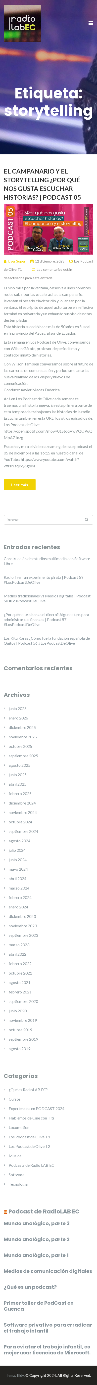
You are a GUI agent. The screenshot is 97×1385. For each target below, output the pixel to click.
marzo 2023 (19, 944)
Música (15, 1155)
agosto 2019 (19, 1048)
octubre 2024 (20, 821)
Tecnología (18, 1184)
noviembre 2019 (23, 1020)
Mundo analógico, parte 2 (37, 1239)
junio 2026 (18, 708)
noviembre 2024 (23, 812)
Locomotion (19, 1127)
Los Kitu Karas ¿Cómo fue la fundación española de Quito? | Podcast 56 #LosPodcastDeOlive (47, 640)
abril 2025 (17, 784)
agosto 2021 (19, 982)
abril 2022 (17, 954)
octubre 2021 (20, 973)
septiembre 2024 (23, 831)
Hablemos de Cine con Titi (31, 1118)
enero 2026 (18, 717)
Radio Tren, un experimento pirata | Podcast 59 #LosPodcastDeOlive (43, 579)
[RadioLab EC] (22, 23)
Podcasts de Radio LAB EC (31, 1165)
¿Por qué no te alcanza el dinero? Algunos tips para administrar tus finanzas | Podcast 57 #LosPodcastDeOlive (46, 619)
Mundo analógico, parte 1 (36, 1255)
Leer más (19, 484)
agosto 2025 (19, 765)
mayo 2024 (18, 869)
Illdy (20, 1375)
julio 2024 (17, 850)
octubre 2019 (20, 1029)
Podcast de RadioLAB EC (44, 1211)
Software (16, 1174)
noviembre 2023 (23, 925)
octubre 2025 (20, 746)
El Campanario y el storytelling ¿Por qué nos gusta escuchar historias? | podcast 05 (42, 184)
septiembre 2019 (23, 1039)
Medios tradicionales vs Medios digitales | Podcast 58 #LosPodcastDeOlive (47, 598)
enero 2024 (18, 906)
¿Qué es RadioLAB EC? (28, 1089)
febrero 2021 (20, 991)
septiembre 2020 (23, 1001)
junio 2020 (18, 1010)
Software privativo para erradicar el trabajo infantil (48, 1328)
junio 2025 (18, 774)
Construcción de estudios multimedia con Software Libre (47, 561)
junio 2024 (18, 859)
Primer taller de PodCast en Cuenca (39, 1306)
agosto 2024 (19, 840)
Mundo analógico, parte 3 (37, 1223)
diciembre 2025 (22, 727)
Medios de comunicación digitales (48, 1271)
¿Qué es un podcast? (30, 1287)
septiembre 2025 (23, 755)
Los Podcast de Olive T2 (29, 1146)
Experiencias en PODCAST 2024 (36, 1108)
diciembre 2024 (22, 803)
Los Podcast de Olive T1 (29, 1136)
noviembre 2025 (23, 736)
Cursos (15, 1099)
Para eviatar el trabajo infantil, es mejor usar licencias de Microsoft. (47, 1350)
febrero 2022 (20, 963)
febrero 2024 (20, 897)
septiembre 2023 (23, 935)
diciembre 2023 (22, 916)
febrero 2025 (20, 793)
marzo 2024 (19, 888)
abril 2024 (17, 878)
